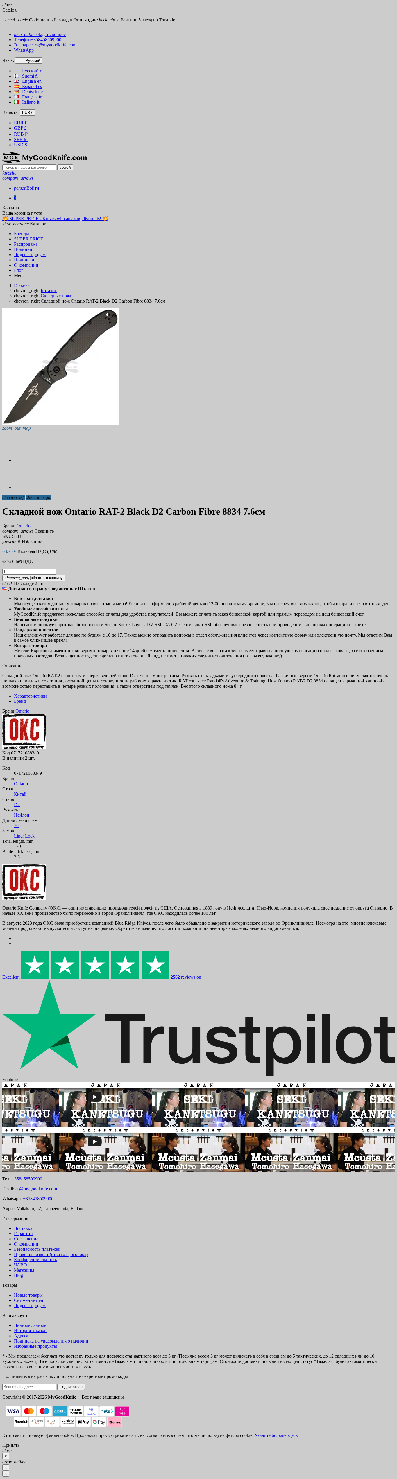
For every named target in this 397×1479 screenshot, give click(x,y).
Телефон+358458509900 (37, 39)
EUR (20, 122)
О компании (26, 1243)
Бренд (8, 711)
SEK (21, 139)
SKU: (7, 536)
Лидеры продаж (30, 1305)
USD (20, 144)
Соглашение (26, 1238)
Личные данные (30, 1325)
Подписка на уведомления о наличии (51, 1340)
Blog (18, 1275)
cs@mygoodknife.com (36, 1188)
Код (6, 752)
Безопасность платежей (37, 1249)
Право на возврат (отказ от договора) (51, 1254)
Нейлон (21, 815)
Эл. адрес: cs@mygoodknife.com (45, 44)
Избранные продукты (35, 1346)
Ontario (21, 783)
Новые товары (28, 1295)
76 (16, 825)
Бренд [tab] (20, 701)
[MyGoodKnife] (44, 161)
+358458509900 (27, 1178)
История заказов (30, 1330)
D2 (17, 804)
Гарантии (23, 1233)
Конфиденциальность (35, 1259)
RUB (21, 134)
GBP (20, 127)
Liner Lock (24, 835)
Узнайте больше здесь (276, 1435)
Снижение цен (28, 1300)
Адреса (21, 1335)
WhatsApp (24, 50)
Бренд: (8, 525)
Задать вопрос (40, 34)
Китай (20, 794)
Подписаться (71, 1387)
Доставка (23, 1228)
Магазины (24, 1270)
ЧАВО (20, 1264)
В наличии (13, 758)
